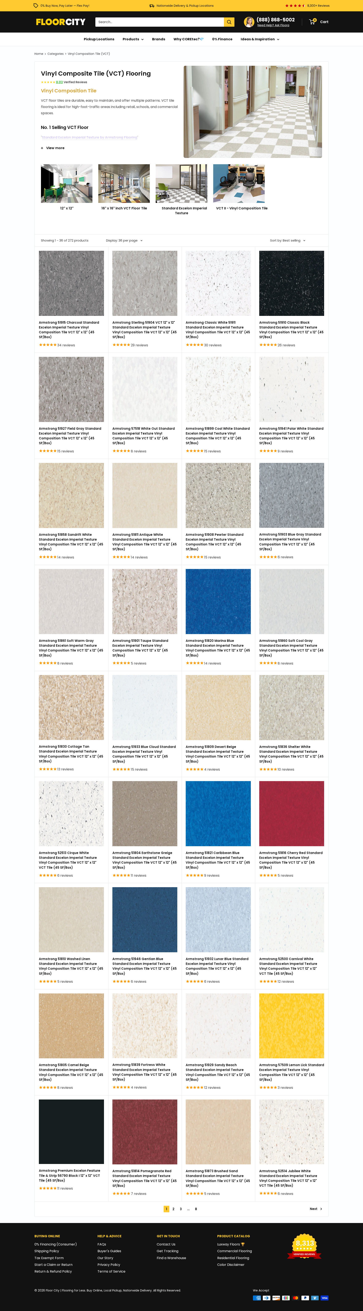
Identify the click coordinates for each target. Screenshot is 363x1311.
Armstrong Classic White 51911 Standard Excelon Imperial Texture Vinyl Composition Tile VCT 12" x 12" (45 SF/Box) (218, 329)
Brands (158, 39)
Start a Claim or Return (53, 1264)
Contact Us (166, 1244)
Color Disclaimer (231, 1264)
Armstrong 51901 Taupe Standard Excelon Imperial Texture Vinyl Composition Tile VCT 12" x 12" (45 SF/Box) (140, 648)
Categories (55, 54)
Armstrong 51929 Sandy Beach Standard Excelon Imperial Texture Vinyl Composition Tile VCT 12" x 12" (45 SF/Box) (218, 1072)
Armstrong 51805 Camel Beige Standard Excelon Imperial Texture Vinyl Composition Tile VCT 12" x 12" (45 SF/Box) (71, 1072)
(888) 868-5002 (275, 20)
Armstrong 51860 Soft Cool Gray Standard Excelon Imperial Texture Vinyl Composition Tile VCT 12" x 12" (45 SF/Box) (291, 648)
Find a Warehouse (171, 1258)
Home (38, 54)
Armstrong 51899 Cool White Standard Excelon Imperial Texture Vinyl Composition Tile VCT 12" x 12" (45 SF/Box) (218, 435)
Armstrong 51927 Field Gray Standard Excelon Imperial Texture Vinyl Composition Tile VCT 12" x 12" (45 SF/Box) (70, 435)
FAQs (101, 1244)
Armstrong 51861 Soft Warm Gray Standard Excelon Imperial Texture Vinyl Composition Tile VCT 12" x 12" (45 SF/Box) (71, 648)
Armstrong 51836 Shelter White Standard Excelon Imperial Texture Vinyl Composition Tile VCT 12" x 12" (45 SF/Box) (291, 754)
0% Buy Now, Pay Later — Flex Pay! (65, 6)
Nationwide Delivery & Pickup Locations (185, 6)
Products (131, 39)
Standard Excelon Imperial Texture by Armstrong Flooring (89, 137)
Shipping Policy (46, 1251)
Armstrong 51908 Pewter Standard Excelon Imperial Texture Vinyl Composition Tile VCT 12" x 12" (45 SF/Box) (214, 542)
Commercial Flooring (234, 1251)
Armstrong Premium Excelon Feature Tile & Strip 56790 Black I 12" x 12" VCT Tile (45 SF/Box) (69, 1175)
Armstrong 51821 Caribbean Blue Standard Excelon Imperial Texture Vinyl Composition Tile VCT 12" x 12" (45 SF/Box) (218, 860)
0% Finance (222, 39)
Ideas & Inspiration (258, 39)
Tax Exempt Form (49, 1258)
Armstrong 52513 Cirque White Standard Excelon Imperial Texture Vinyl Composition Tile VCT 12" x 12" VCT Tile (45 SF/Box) (68, 860)
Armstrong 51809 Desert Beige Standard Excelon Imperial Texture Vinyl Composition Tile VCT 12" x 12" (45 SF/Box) (218, 754)
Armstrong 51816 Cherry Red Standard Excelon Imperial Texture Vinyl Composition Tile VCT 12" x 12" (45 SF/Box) (291, 860)
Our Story (105, 1258)
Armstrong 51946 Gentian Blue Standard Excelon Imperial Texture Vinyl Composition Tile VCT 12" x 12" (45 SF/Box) (144, 966)
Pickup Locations (99, 39)
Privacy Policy (108, 1264)
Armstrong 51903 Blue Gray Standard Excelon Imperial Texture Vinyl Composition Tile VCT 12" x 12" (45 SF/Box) (290, 541)
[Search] (229, 22)
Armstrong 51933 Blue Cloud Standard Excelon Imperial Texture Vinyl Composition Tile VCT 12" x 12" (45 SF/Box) (144, 754)
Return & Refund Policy (53, 1271)
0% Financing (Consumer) (55, 1244)
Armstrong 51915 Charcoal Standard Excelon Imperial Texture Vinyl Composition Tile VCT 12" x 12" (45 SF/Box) (69, 329)
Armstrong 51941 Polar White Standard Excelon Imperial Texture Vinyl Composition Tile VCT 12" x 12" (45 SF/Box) (291, 435)
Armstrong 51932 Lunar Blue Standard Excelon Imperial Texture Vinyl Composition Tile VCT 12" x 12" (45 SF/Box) (217, 966)
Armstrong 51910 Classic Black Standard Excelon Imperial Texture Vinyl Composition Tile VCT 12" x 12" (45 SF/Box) (291, 329)
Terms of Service (111, 1271)
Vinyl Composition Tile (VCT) (89, 54)
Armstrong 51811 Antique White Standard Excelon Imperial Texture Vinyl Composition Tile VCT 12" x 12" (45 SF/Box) (144, 542)
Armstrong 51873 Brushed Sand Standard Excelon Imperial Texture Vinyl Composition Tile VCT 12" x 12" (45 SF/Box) (218, 1178)
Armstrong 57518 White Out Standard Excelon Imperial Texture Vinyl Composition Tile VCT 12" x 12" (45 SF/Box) (143, 435)
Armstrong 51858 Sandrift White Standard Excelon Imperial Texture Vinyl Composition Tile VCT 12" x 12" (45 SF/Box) (71, 542)
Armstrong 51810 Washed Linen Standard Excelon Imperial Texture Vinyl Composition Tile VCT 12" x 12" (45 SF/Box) (71, 966)
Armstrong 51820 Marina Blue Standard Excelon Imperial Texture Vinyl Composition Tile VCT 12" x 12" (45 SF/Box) (218, 648)
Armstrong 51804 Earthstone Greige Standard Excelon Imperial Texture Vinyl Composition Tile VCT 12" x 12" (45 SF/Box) (144, 860)
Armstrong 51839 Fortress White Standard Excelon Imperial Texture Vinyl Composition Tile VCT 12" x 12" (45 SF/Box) (144, 1072)
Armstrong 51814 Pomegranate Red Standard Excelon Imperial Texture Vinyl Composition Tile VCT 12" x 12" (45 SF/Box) (144, 1178)
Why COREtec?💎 (189, 39)
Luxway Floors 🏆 (231, 1244)
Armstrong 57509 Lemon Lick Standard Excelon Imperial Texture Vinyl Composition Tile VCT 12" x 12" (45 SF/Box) (291, 1072)
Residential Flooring (233, 1258)
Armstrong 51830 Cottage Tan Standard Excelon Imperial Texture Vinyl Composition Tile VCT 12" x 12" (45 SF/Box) (71, 753)
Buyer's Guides (109, 1251)
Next (313, 1209)
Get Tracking (167, 1251)
